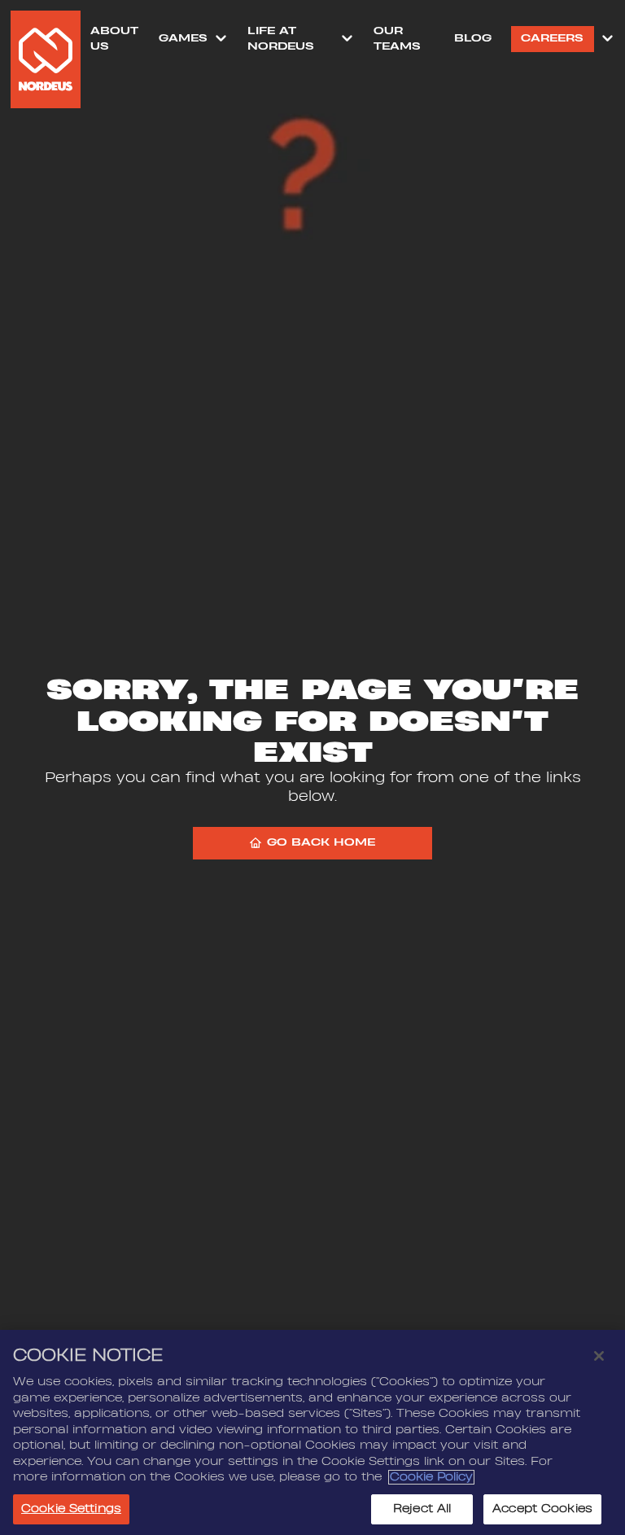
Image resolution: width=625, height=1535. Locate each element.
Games (183, 38)
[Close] (599, 1356)
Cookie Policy (431, 1477)
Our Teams (397, 38)
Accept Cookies (542, 1509)
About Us (114, 38)
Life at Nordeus (280, 38)
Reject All (422, 1509)
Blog (473, 38)
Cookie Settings (71, 1509)
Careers (552, 38)
